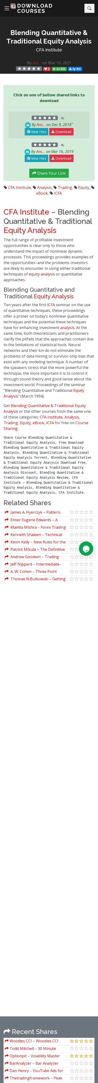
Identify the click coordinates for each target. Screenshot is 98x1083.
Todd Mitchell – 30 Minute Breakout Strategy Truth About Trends (33, 1049)
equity (34, 274)
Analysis (44, 187)
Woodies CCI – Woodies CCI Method (31, 1041)
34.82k (60, 69)
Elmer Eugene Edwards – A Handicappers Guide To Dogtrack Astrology (34, 520)
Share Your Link (51, 173)
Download (62, 131)
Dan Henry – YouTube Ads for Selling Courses (34, 1071)
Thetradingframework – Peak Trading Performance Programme (35, 1078)
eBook (42, 193)
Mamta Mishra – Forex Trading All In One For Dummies (35, 528)
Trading (65, 187)
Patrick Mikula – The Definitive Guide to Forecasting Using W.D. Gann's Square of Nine (35, 550)
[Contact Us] (86, 549)
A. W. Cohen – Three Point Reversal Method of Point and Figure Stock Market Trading (31, 572)
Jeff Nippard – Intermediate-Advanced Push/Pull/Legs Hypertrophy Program (33, 564)
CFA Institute (49, 49)
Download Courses (35, 8)
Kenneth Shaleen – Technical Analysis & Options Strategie (33, 535)
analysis (48, 274)
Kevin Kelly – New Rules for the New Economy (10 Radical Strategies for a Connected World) (37, 542)
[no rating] (29, 68)
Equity (83, 187)
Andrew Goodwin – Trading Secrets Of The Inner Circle (32, 557)
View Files (38, 131)
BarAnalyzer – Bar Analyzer (33, 1063)
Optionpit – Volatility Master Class (32, 1056)
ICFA (58, 193)
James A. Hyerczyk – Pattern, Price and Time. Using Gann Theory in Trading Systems (36, 513)
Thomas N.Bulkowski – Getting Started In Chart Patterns (35, 579)
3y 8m (76, 69)
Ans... (37, 62)
